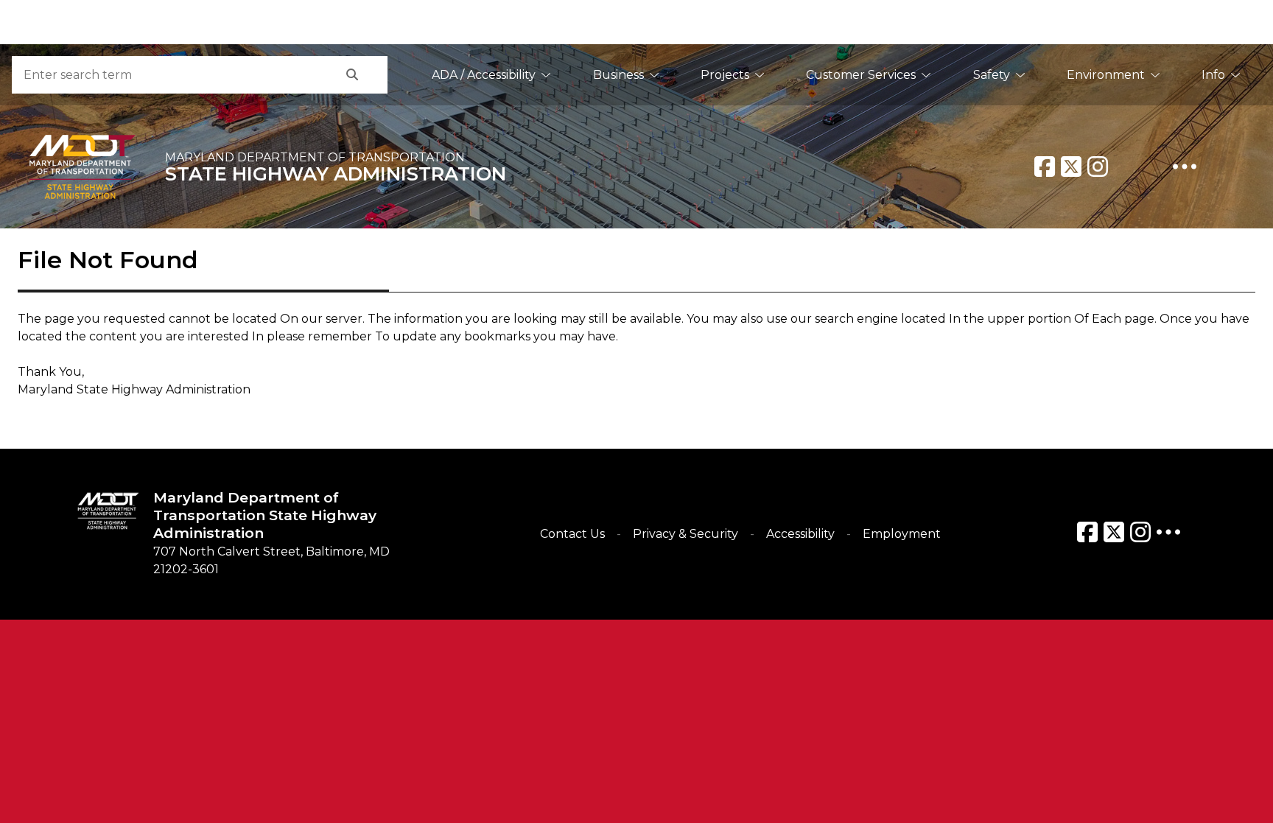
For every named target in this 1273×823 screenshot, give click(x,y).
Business (618, 75)
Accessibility (800, 534)
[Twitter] (1071, 166)
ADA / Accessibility (484, 75)
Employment (902, 534)
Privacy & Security (685, 534)
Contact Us (572, 534)
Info (1213, 75)
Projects (725, 75)
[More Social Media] (1184, 166)
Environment (1106, 75)
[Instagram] (1097, 166)
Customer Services (861, 75)
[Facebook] (1044, 166)
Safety (991, 75)
